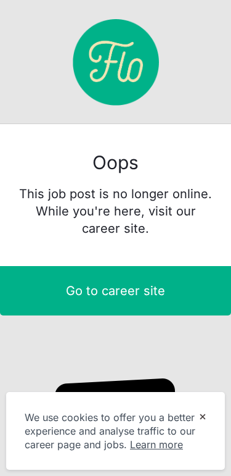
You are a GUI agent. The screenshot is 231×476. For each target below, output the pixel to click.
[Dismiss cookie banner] (202, 418)
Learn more (156, 444)
